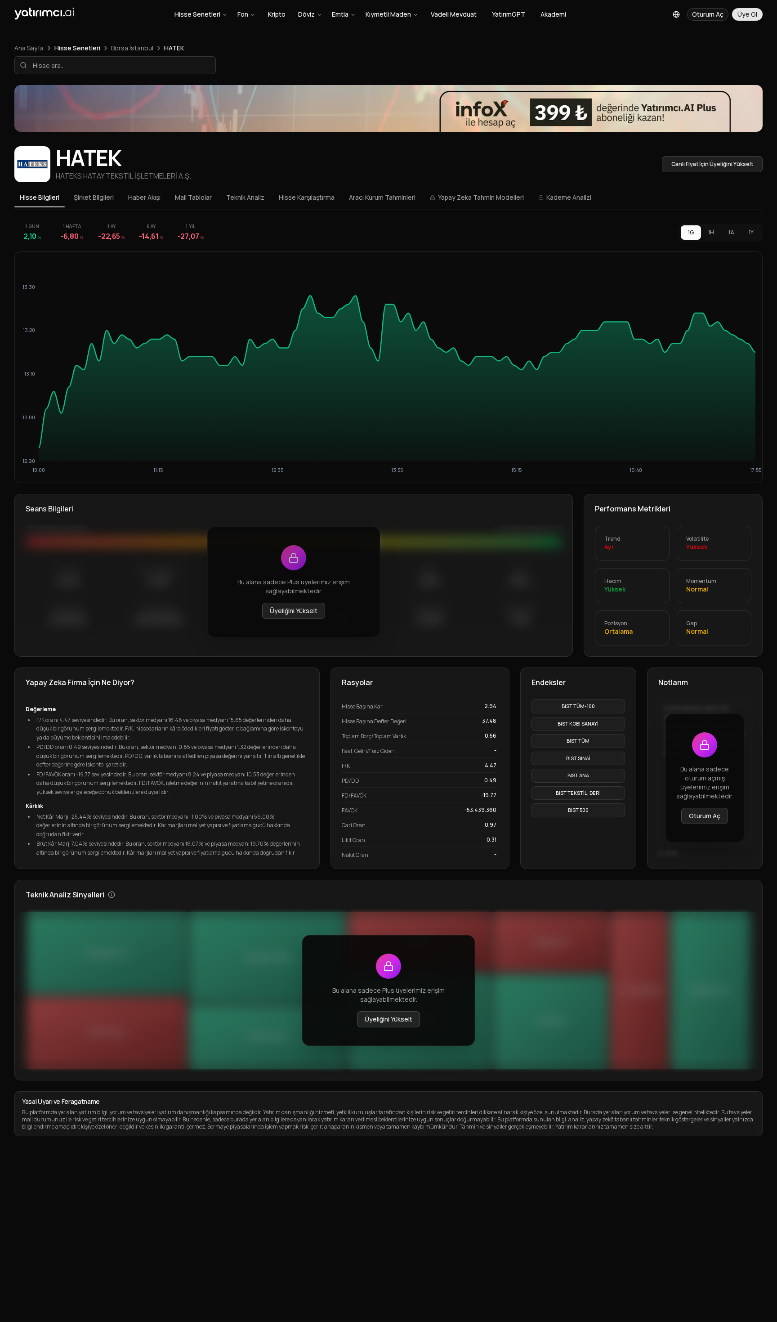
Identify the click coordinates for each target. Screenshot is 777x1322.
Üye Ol (747, 14)
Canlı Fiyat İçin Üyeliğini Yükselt (712, 164)
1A (731, 232)
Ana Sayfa (29, 48)
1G (691, 232)
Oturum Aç (704, 815)
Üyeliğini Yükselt (293, 610)
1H (711, 232)
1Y (751, 232)
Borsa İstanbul (132, 48)
